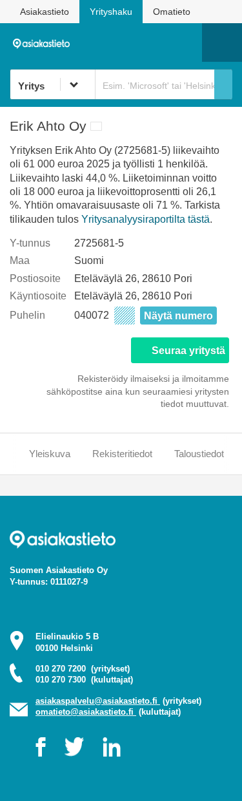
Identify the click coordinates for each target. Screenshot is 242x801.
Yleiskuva (49, 453)
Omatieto (171, 11)
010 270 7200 (82, 669)
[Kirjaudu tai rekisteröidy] (186, 42)
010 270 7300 (84, 679)
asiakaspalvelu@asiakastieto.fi (97, 701)
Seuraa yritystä (188, 350)
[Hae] (223, 84)
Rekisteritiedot (122, 453)
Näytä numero (178, 315)
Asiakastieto (44, 11)
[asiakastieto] (44, 41)
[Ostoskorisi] (126, 42)
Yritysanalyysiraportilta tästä (145, 219)
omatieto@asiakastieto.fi (85, 712)
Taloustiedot (199, 453)
